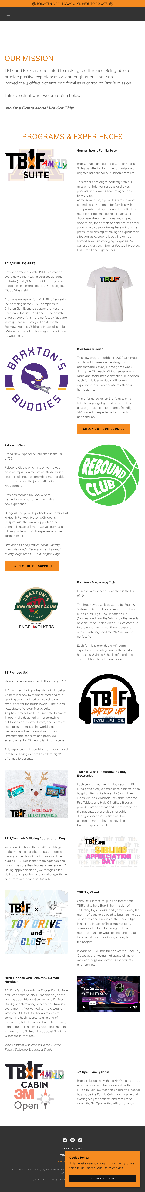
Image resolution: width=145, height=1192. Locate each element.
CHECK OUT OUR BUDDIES (103, 429)
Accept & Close (103, 1178)
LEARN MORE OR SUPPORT (32, 566)
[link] (65, 1140)
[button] (8, 14)
